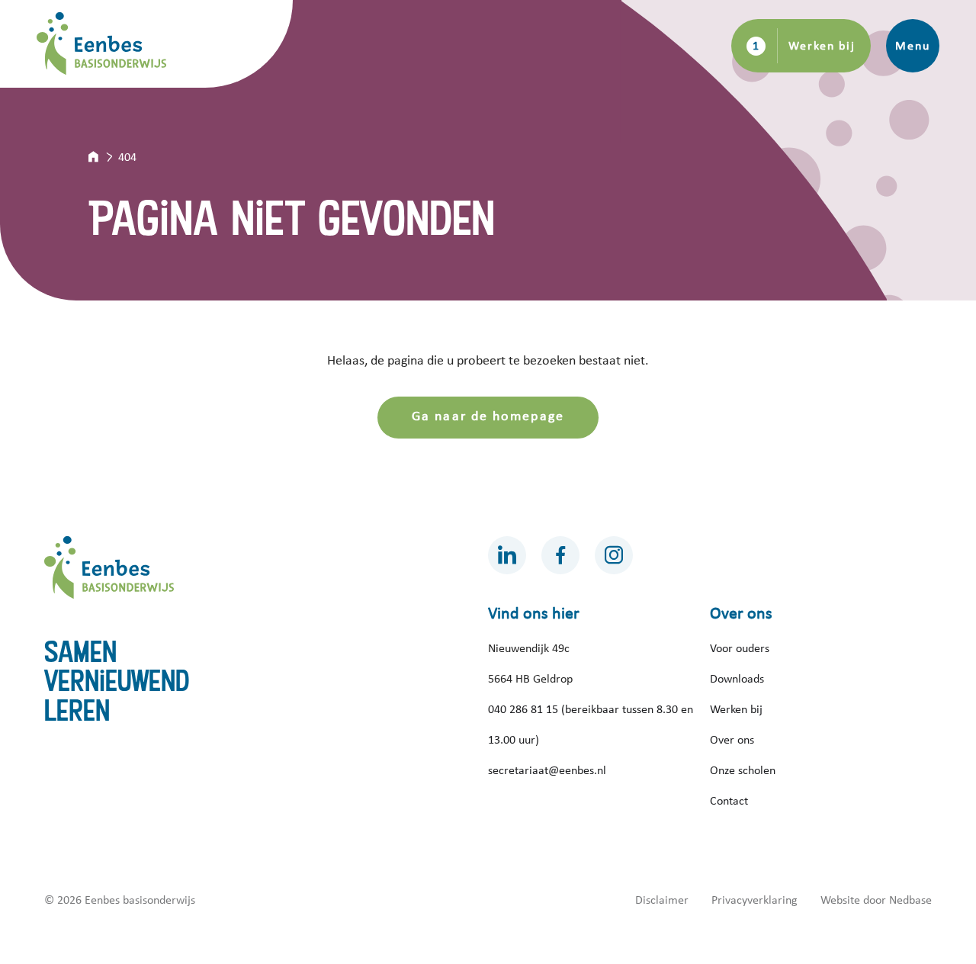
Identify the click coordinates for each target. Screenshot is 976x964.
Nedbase (910, 900)
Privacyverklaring (754, 900)
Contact (729, 801)
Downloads (737, 679)
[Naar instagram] (614, 555)
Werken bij (822, 46)
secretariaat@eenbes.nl (547, 770)
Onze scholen (742, 770)
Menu (912, 46)
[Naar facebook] (560, 555)
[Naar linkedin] (507, 555)
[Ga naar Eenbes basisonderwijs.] (103, 157)
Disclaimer (662, 900)
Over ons (732, 740)
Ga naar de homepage (488, 416)
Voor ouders (739, 648)
